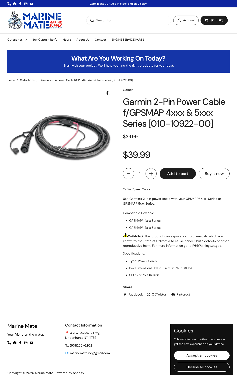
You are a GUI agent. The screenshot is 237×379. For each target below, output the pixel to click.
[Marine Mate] (35, 20)
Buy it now (214, 173)
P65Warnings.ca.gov (206, 246)
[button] (214, 20)
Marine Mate (44, 373)
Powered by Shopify (69, 373)
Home (11, 80)
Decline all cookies (201, 367)
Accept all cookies (201, 355)
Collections (27, 80)
